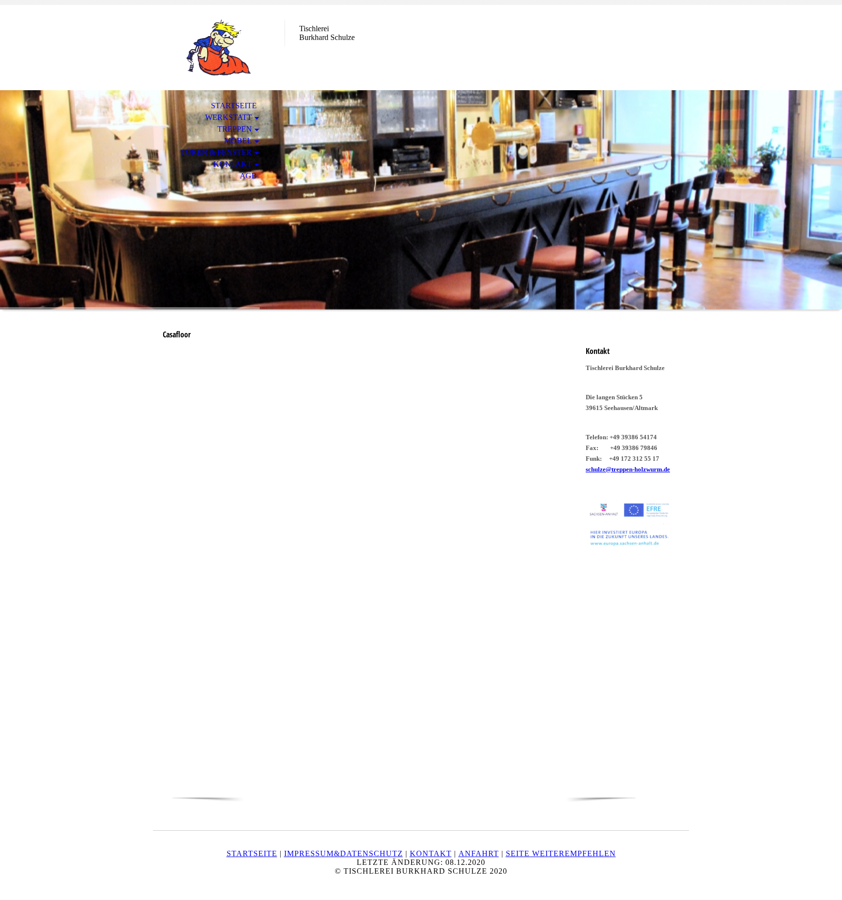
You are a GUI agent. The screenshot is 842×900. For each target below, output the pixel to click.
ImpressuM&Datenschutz (343, 853)
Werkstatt (228, 117)
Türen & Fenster (216, 152)
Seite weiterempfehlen (561, 853)
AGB (248, 176)
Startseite (234, 105)
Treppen (234, 129)
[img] (219, 48)
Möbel (238, 141)
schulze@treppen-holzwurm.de (628, 469)
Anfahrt (479, 853)
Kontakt (232, 164)
